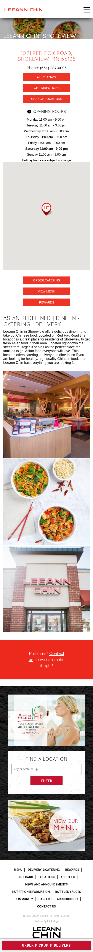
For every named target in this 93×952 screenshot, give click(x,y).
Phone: (47, 68)
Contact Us (46, 906)
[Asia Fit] (46, 720)
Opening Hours (49, 111)
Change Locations (46, 99)
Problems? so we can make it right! (46, 659)
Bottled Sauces (68, 892)
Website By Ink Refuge (47, 921)
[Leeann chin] (23, 9)
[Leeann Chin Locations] (46, 589)
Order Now (46, 76)
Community (24, 899)
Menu (18, 870)
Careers (44, 899)
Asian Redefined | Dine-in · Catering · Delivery (41, 321)
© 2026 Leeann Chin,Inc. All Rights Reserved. (46, 916)
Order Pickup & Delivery (46, 945)
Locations (46, 877)
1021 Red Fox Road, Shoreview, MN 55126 (47, 56)
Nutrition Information (31, 892)
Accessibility (67, 899)
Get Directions (46, 87)
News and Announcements (46, 884)
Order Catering (46, 280)
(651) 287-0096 (53, 68)
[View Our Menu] (46, 825)
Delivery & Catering (44, 870)
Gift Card (25, 877)
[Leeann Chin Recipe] (46, 501)
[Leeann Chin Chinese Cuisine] (46, 414)
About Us (68, 877)
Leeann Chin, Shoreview (39, 36)
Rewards (46, 302)
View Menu (46, 291)
